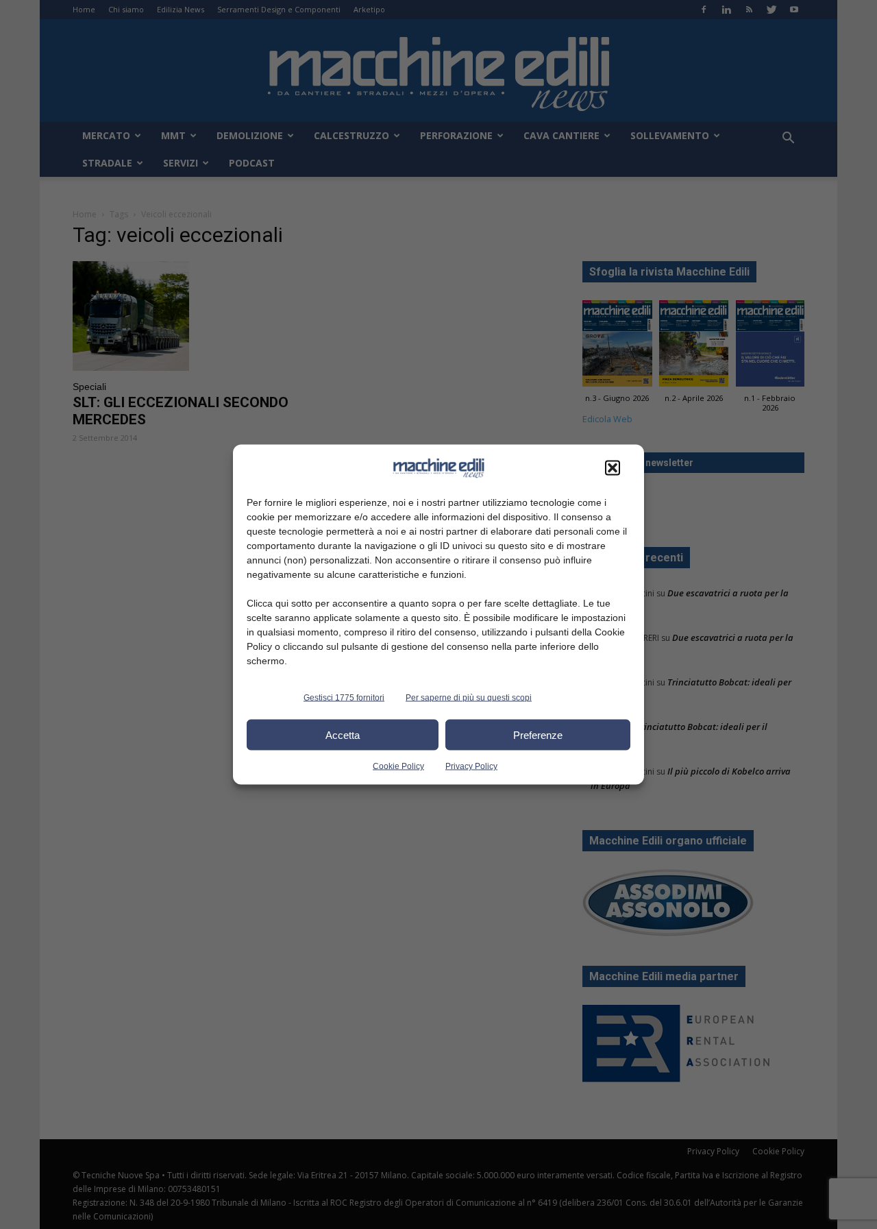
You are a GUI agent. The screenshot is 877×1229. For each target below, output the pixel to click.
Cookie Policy (398, 766)
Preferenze (538, 734)
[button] (612, 468)
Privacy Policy (471, 766)
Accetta (342, 734)
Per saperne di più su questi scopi (469, 698)
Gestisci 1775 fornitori (344, 698)
